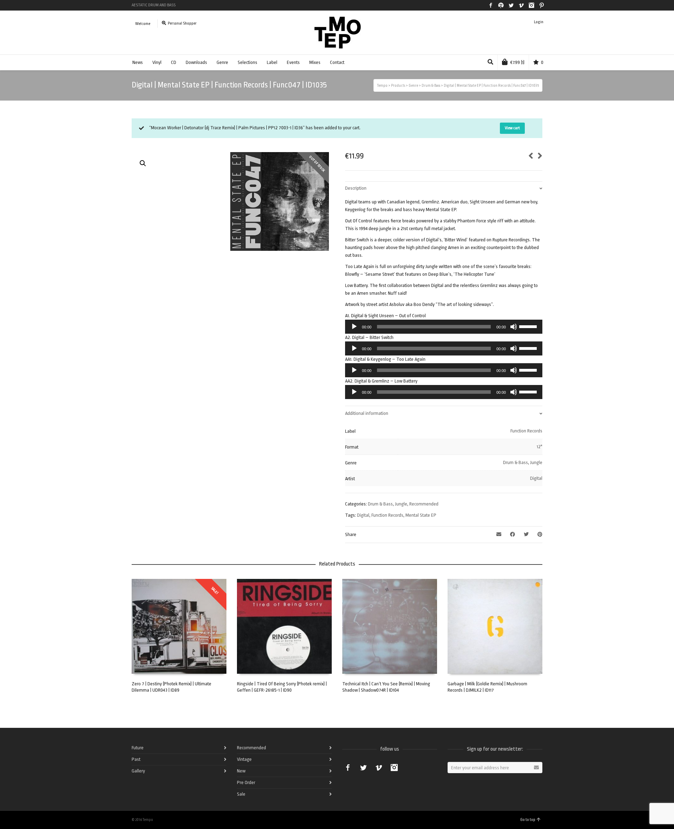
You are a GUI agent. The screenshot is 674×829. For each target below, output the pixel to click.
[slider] (529, 326)
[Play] (354, 326)
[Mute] (513, 326)
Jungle (536, 462)
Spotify (501, 5)
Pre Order (246, 782)
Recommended (423, 504)
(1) (517, 62)
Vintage (244, 759)
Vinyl (156, 62)
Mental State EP (420, 515)
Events (293, 62)
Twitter (511, 5)
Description (355, 188)
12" (539, 446)
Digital (536, 478)
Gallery (138, 770)
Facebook (491, 5)
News (137, 62)
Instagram (531, 5)
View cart (512, 128)
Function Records (526, 430)
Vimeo (521, 5)
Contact (337, 62)
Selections (247, 62)
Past (136, 759)
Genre (222, 62)
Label (272, 62)
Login (538, 22)
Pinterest (541, 5)
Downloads (196, 62)
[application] (443, 327)
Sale (241, 794)
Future (138, 747)
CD (173, 62)
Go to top (527, 819)
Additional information (366, 413)
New (241, 770)
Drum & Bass (515, 462)
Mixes (315, 62)
